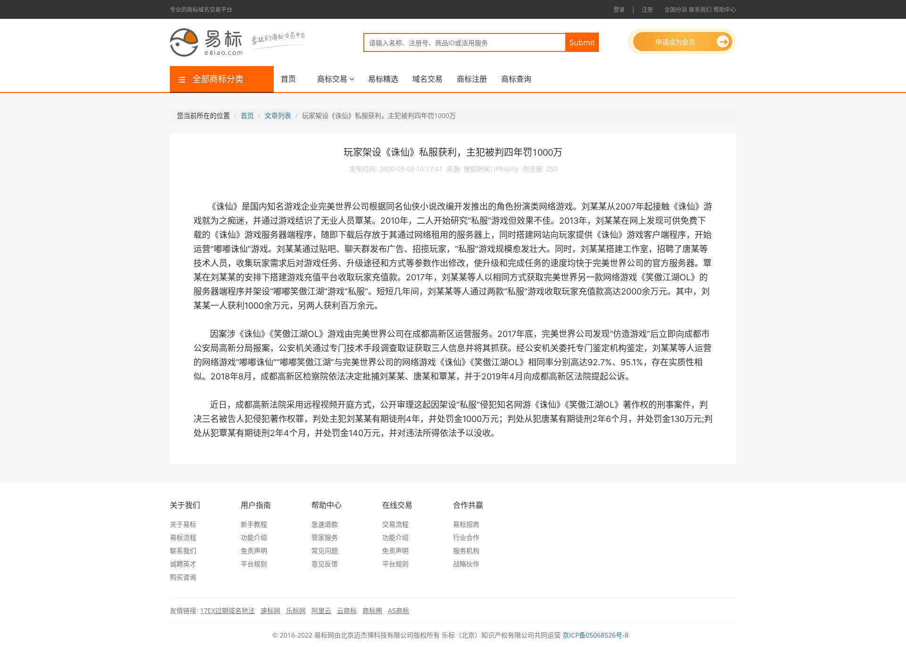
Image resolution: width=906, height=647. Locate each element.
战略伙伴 (466, 563)
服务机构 (466, 550)
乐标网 (296, 610)
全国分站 (675, 10)
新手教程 (254, 524)
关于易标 (183, 524)
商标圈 (372, 610)
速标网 (270, 610)
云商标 (347, 610)
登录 (619, 10)
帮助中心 (724, 10)
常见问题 (324, 550)
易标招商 (466, 524)
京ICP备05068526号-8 (595, 634)
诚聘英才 (183, 563)
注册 (647, 10)
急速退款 (324, 524)
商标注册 (472, 79)
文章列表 (278, 115)
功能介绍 (254, 537)
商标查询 (516, 79)
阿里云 (321, 610)
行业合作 (466, 537)
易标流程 (183, 537)
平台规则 (254, 563)
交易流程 (395, 524)
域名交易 (427, 79)
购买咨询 (183, 576)
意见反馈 (324, 563)
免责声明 (254, 550)
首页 (288, 79)
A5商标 (398, 610)
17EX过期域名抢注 (227, 610)
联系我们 (700, 10)
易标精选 (383, 79)
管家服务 (324, 537)
